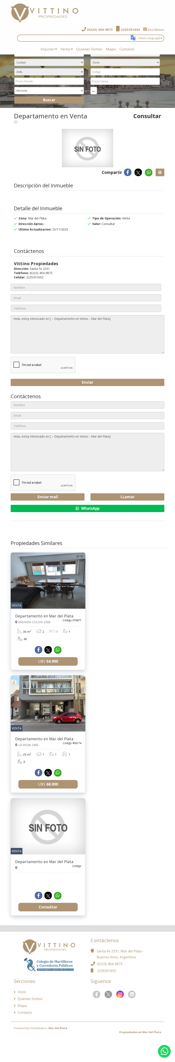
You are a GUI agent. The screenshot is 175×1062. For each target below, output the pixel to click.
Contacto (127, 49)
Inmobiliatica (38, 1028)
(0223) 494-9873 (99, 29)
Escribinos (155, 29)
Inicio (21, 992)
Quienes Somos (89, 49)
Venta (65, 49)
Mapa (111, 49)
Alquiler (47, 49)
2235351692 (130, 29)
